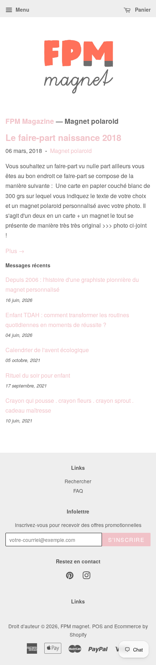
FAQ (78, 490)
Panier (142, 9)
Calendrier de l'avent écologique (47, 350)
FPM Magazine (29, 121)
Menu (21, 9)
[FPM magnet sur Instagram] (86, 576)
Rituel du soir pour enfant (37, 375)
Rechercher (78, 481)
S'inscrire (126, 539)
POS (97, 626)
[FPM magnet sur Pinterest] (70, 576)
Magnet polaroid (71, 150)
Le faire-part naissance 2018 (63, 137)
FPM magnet (75, 626)
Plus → (14, 251)
